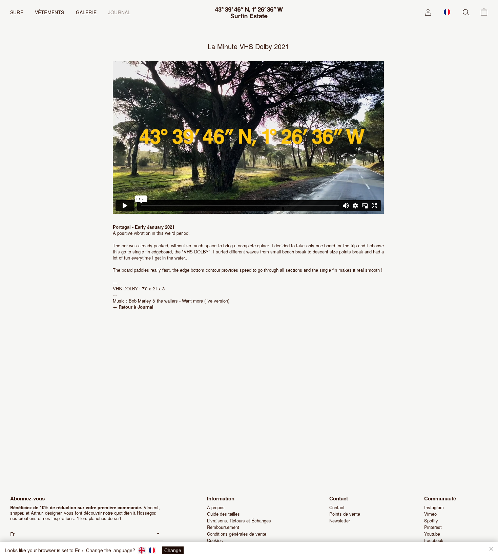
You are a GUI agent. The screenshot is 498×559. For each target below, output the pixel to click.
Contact (337, 507)
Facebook (433, 540)
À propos (216, 507)
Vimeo (430, 514)
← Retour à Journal (133, 307)
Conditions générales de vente (236, 534)
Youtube (432, 534)
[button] (447, 11)
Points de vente (344, 514)
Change (172, 550)
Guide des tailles (223, 514)
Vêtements (49, 12)
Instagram (434, 507)
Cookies (215, 540)
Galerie (86, 12)
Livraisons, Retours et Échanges (239, 520)
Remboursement (223, 527)
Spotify (431, 520)
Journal (119, 12)
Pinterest (433, 527)
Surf (16, 12)
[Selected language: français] (447, 11)
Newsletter (339, 520)
